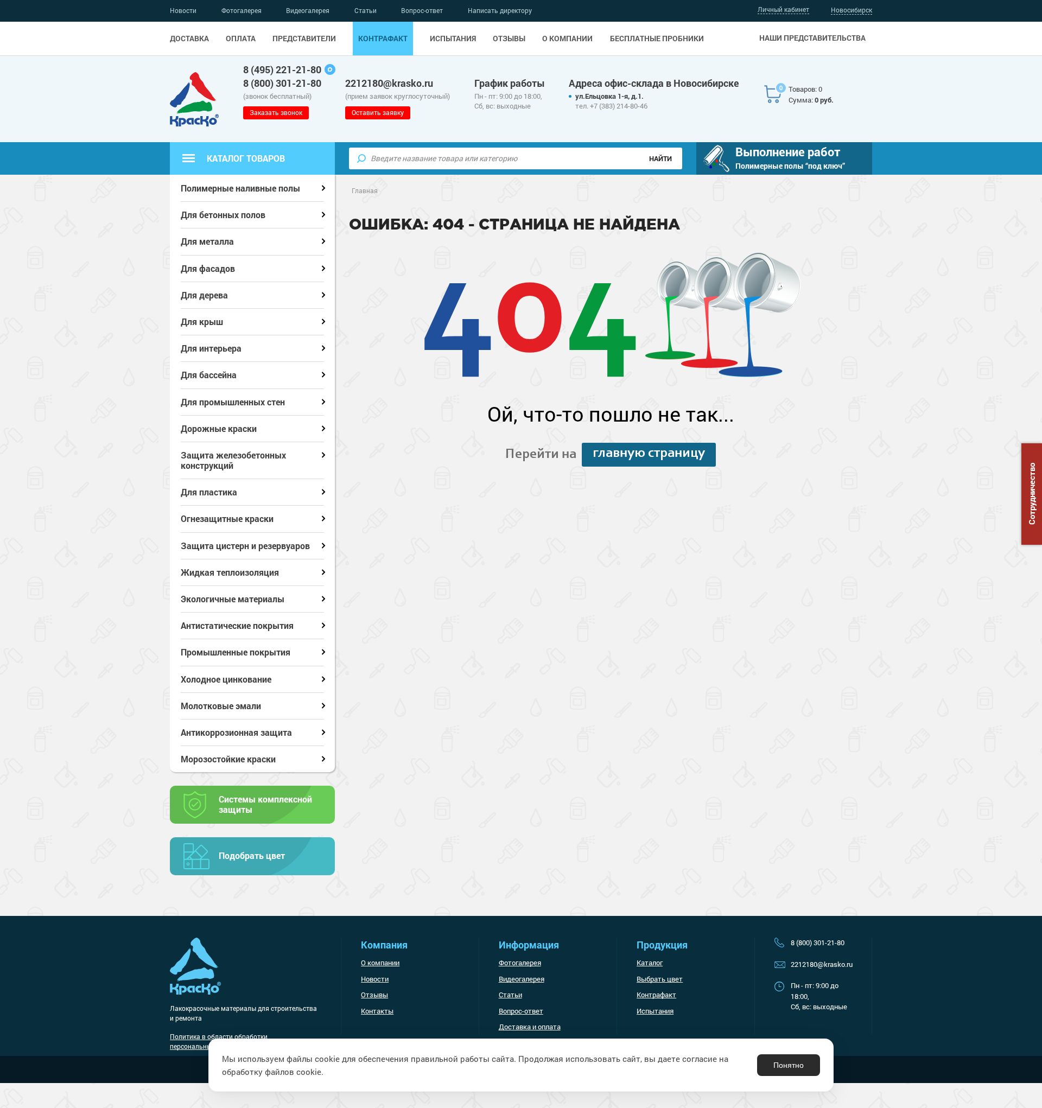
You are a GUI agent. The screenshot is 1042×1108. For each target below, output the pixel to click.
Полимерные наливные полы (240, 188)
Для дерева (204, 295)
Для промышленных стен (233, 401)
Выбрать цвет (660, 979)
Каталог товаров (246, 158)
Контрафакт (383, 38)
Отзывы (509, 38)
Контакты (377, 1011)
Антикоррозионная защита (236, 732)
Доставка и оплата (530, 1026)
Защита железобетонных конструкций (233, 460)
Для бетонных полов (223, 214)
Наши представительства (812, 38)
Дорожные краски (219, 428)
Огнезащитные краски (227, 518)
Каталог (650, 962)
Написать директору (500, 10)
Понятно (788, 1065)
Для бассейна (209, 374)
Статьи (365, 10)
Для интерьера (211, 348)
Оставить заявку (378, 112)
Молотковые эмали (221, 705)
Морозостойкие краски (228, 759)
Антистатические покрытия (237, 625)
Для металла (207, 241)
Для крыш (202, 321)
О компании (567, 38)
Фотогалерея (241, 10)
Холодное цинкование (226, 679)
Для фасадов (208, 268)
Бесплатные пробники (657, 38)
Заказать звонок (276, 112)
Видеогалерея (307, 10)
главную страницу (649, 454)
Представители (304, 38)
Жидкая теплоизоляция (230, 572)
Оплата (241, 38)
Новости (183, 10)
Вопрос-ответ (422, 10)
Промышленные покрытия (235, 652)
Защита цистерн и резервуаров (245, 545)
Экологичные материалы (232, 598)
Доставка (189, 38)
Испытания (453, 38)
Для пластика (209, 492)
